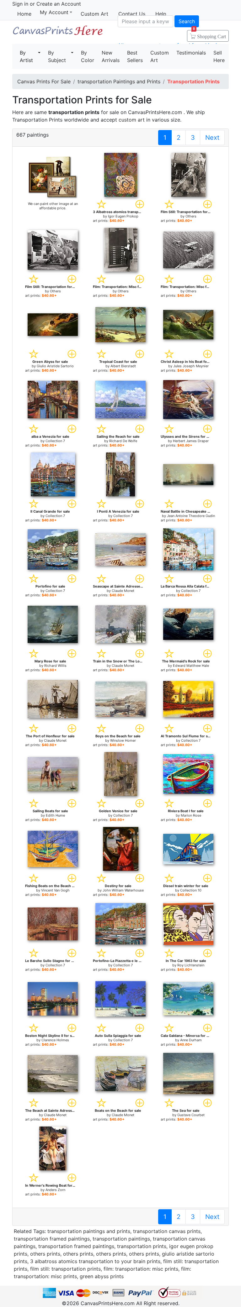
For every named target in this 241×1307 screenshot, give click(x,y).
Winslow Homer (123, 740)
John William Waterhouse (123, 890)
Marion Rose (191, 815)
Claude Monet (123, 590)
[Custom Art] (53, 177)
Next (212, 137)
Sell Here (219, 56)
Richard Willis (55, 665)
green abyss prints (102, 1276)
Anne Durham (191, 1040)
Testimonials (191, 53)
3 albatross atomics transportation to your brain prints (95, 1261)
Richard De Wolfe (123, 441)
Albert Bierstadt (123, 366)
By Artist (26, 56)
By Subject (57, 56)
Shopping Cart (209, 34)
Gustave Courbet (191, 1115)
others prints (45, 1254)
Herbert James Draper (191, 441)
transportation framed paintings (52, 1239)
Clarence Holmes (55, 1040)
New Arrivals (111, 56)
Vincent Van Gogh (55, 890)
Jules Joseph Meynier (191, 366)
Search (187, 21)
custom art (132, 120)
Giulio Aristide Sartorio (55, 366)
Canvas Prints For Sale (57, 33)
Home (24, 14)
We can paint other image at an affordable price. (53, 205)
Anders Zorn (55, 1190)
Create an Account (58, 4)
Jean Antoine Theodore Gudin (191, 516)
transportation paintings (121, 1239)
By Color (87, 56)
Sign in (20, 4)
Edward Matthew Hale (191, 665)
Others (190, 216)
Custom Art (94, 14)
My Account (54, 12)
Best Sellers (135, 56)
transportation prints (141, 1246)
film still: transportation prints (65, 1269)
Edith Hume (55, 815)
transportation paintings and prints (88, 1231)
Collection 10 (190, 890)
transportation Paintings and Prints (119, 81)
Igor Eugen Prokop (123, 216)
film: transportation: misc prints (141, 1269)
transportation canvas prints (167, 1231)
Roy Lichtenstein (190, 965)
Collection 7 (55, 441)
